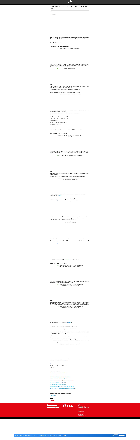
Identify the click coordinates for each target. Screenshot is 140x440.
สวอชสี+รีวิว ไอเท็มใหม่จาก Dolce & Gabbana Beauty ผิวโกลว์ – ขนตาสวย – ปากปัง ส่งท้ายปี (63, 388)
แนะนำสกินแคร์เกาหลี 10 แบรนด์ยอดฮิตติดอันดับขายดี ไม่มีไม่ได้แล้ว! (59, 378)
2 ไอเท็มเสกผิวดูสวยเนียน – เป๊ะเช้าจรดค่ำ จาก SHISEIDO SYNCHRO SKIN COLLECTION (62, 386)
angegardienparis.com (67, 259)
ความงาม (67, 4)
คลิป (62, 4)
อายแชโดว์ (55, 398)
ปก (60, 4)
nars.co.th (60, 195)
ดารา (70, 4)
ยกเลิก (116, 435)
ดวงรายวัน (80, 4)
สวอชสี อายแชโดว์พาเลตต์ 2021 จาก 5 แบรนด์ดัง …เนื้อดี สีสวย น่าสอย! (62, 9)
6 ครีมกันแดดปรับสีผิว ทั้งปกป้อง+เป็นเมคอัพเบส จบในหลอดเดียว (58, 375)
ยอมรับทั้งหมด (121, 435)
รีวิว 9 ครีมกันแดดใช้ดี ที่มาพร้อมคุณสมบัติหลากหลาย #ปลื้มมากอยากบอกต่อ (60, 376)
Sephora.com (69, 322)
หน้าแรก (58, 4)
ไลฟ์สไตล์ (76, 4)
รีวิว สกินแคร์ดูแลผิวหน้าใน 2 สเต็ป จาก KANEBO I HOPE (58, 382)
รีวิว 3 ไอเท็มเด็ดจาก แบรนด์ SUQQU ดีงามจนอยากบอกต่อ (58, 384)
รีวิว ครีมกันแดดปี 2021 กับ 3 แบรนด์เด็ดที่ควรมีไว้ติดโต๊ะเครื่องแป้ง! (59, 373)
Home (51, 9)
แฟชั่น (64, 4)
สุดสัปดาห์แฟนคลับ (53, 395)
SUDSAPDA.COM (54, 12)
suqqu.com (65, 360)
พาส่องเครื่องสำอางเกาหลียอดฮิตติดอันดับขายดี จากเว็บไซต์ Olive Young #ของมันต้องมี (62, 380)
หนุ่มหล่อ (73, 4)
